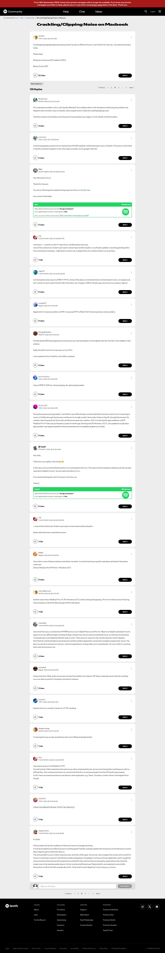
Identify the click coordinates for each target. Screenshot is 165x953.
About (36, 909)
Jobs (36, 915)
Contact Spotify (86, 925)
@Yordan (86, 190)
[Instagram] (142, 906)
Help (66, 11)
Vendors (60, 930)
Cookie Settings (50, 948)
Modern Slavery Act (89, 948)
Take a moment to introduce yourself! (74, 215)
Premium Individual (110, 909)
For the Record (39, 920)
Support (83, 909)
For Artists (61, 909)
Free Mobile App (86, 920)
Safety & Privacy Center (20, 948)
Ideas (98, 11)
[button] (131, 37)
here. (78, 471)
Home (16, 18)
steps (68, 468)
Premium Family (109, 920)
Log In (153, 11)
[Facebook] (157, 906)
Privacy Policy (36, 948)
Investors (60, 925)
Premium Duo (108, 915)
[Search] (146, 11)
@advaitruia (46, 178)
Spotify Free (108, 930)
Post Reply (125, 886)
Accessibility (74, 948)
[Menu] (160, 11)
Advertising (61, 920)
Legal (7, 948)
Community (15, 11)
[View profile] (35, 37)
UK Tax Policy (103, 948)
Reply (125, 75)
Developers (61, 915)
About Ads (63, 948)
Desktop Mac (30, 18)
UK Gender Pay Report (118, 948)
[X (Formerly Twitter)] (149, 906)
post (79, 190)
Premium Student (110, 925)
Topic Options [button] (36, 84)
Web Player (84, 915)
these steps (97, 5)
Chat (82, 11)
